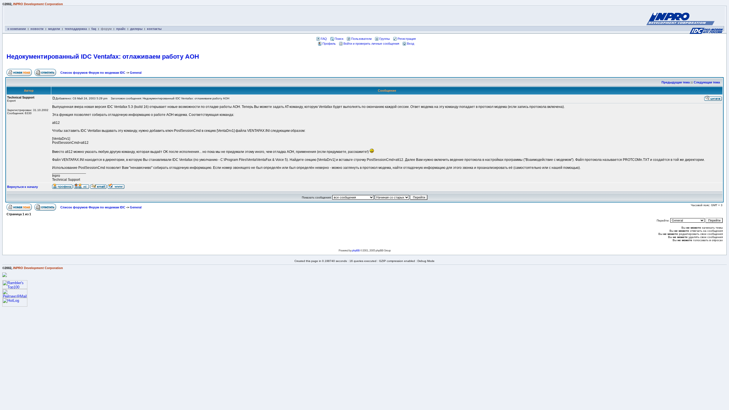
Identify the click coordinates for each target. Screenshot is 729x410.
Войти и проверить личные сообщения (371, 43)
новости (37, 28)
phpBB (356, 250)
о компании (16, 28)
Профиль (329, 43)
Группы (384, 38)
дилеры (136, 28)
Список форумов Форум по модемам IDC (92, 72)
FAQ (324, 38)
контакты (154, 28)
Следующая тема (707, 82)
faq (93, 28)
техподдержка (76, 28)
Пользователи (361, 38)
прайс (121, 28)
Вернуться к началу (22, 186)
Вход (410, 43)
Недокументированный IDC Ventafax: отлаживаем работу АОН (103, 56)
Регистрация (407, 38)
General (136, 72)
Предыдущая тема (676, 82)
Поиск (339, 38)
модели (54, 28)
